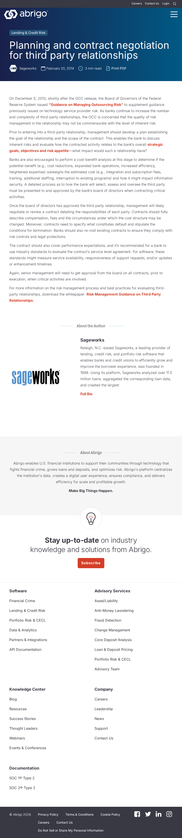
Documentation (24, 768)
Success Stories (22, 718)
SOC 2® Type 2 (22, 788)
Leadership (104, 709)
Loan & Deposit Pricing (114, 649)
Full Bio (86, 394)
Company (104, 689)
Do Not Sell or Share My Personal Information (70, 830)
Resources (18, 709)
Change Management (112, 630)
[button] (70, 830)
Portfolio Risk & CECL (27, 620)
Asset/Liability (106, 601)
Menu (174, 14)
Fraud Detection (108, 620)
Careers (137, 3)
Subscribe (91, 563)
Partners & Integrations (28, 640)
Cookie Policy (110, 814)
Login (165, 3)
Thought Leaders (23, 728)
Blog (13, 699)
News (99, 718)
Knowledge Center (27, 689)
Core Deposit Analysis (113, 640)
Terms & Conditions (79, 814)
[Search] (174, 4)
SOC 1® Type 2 (22, 778)
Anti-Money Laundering (114, 610)
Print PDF (119, 68)
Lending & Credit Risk (29, 33)
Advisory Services (112, 591)
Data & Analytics (23, 630)
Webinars (17, 738)
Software (18, 591)
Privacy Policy (48, 814)
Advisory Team (107, 669)
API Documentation (25, 649)
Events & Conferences (27, 748)
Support (101, 728)
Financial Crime (22, 601)
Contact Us (152, 3)
